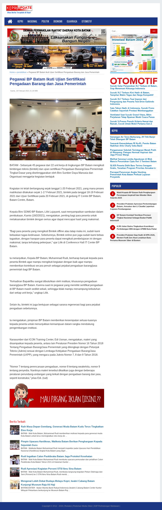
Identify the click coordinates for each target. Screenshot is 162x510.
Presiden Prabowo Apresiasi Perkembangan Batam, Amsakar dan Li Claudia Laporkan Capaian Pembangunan (133, 206)
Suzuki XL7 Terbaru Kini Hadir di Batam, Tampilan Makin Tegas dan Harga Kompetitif (131, 93)
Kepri (20, 21)
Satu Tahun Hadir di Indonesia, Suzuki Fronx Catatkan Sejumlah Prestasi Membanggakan (132, 109)
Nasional (32, 21)
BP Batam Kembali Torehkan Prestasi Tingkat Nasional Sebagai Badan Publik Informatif (131, 218)
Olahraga (72, 21)
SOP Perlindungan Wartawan (106, 506)
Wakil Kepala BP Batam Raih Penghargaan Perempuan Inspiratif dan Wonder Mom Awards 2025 (132, 195)
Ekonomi (57, 21)
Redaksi (68, 506)
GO (154, 31)
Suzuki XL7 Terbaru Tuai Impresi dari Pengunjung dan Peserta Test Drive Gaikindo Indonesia (132, 101)
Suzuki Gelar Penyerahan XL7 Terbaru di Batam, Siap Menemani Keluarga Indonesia (133, 87)
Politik (45, 21)
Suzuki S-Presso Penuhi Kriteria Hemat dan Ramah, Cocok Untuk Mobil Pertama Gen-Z (131, 122)
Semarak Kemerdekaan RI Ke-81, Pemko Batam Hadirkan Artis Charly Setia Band (133, 144)
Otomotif (87, 21)
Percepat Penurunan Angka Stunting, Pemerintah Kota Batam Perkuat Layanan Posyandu (130, 174)
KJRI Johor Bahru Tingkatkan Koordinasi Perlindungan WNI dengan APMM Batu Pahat (137, 227)
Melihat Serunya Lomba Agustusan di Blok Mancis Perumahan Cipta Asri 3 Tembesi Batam (133, 160)
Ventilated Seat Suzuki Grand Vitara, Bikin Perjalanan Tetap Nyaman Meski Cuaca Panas (132, 116)
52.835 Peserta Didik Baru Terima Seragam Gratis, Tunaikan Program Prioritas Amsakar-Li (133, 166)
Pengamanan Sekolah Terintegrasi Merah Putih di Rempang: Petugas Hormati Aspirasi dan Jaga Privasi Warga (133, 152)
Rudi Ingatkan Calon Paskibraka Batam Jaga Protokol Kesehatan (56, 456)
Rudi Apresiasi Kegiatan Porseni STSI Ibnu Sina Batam (51, 468)
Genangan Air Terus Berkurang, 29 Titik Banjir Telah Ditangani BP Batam (132, 138)
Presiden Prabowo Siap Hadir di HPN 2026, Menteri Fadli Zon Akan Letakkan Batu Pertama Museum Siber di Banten (132, 238)
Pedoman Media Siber (82, 506)
